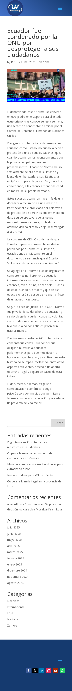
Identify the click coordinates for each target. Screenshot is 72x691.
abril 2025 (13, 546)
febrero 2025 (15, 558)
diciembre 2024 (17, 570)
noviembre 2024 (17, 577)
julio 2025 (13, 527)
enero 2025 (14, 564)
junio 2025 (14, 533)
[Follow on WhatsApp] (62, 670)
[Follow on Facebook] (28, 670)
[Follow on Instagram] (48, 670)
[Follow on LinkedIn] (41, 670)
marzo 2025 (15, 552)
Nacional (44, 62)
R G (13, 62)
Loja (10, 613)
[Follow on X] (35, 670)
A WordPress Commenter (23, 504)
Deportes (13, 601)
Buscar (58, 423)
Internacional (15, 607)
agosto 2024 (15, 583)
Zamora (12, 625)
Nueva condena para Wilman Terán (30, 475)
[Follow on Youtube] (55, 670)
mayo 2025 (14, 539)
